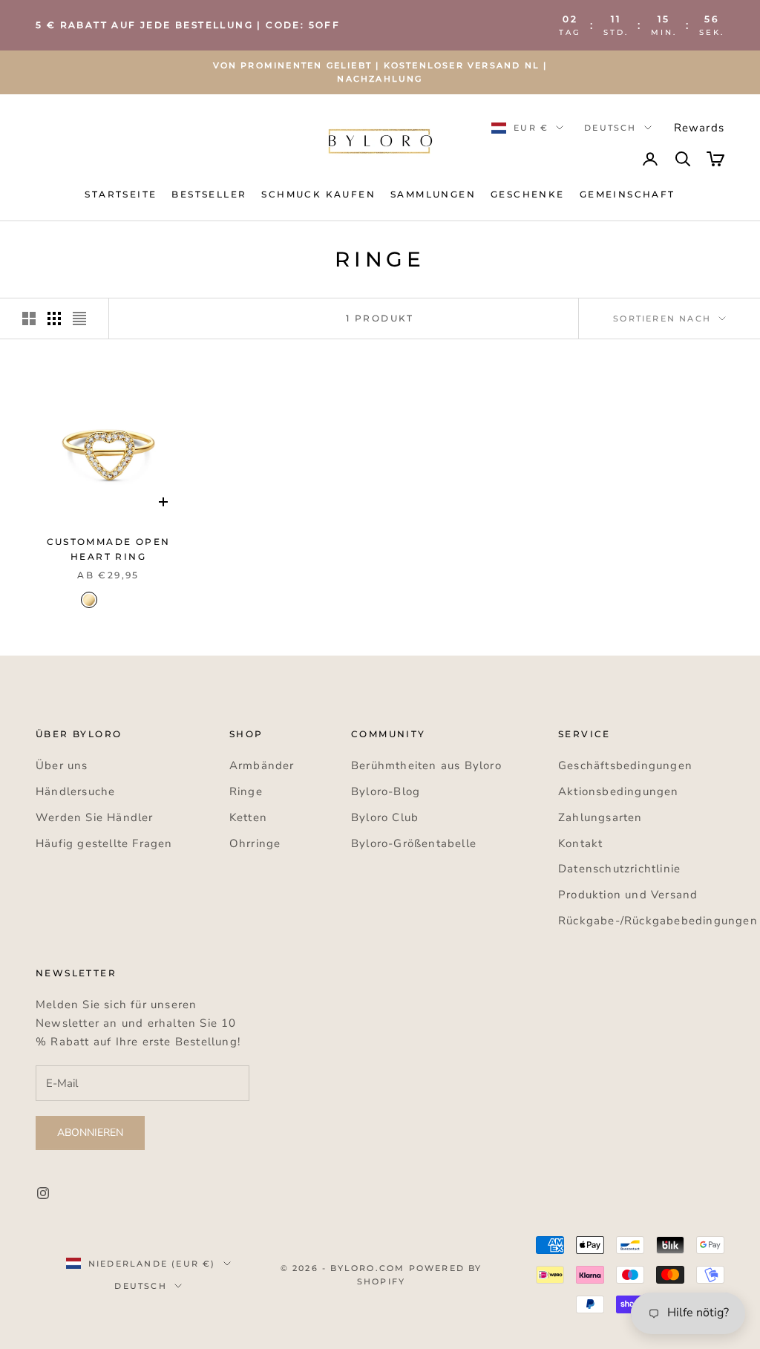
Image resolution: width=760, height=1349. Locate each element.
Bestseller (208, 194)
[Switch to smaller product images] (54, 318)
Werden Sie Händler (95, 817)
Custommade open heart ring (109, 549)
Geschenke (528, 194)
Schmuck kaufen (318, 194)
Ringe (246, 791)
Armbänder (262, 765)
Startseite (121, 194)
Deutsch (610, 128)
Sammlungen (433, 194)
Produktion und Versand (628, 894)
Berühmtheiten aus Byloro (426, 765)
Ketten (248, 817)
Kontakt (580, 843)
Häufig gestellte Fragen (104, 843)
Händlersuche (75, 791)
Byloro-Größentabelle (413, 843)
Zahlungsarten (600, 817)
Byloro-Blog (385, 791)
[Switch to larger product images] (29, 318)
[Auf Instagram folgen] (43, 1193)
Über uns (62, 765)
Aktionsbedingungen (618, 791)
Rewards (699, 127)
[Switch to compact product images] (79, 318)
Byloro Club (385, 817)
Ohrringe (255, 843)
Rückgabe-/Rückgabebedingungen (658, 920)
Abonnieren (90, 1133)
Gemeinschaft (627, 194)
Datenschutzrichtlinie (619, 868)
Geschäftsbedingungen (625, 765)
